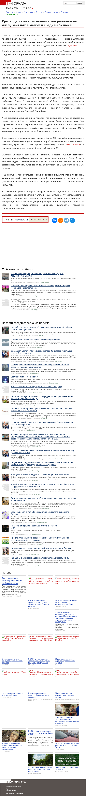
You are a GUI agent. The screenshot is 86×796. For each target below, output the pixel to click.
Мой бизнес (73, 145)
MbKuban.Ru (21, 219)
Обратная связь (11, 789)
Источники (28, 12)
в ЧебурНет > (11, 14)
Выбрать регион (11, 790)
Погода (38, 12)
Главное (9, 12)
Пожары (64, 12)
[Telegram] (66, 220)
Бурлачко (72, 45)
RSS (21, 793)
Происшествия (51, 12)
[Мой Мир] (72, 220)
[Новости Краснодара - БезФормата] (13, 3)
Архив (18, 12)
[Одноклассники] (60, 220)
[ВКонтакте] (54, 220)
